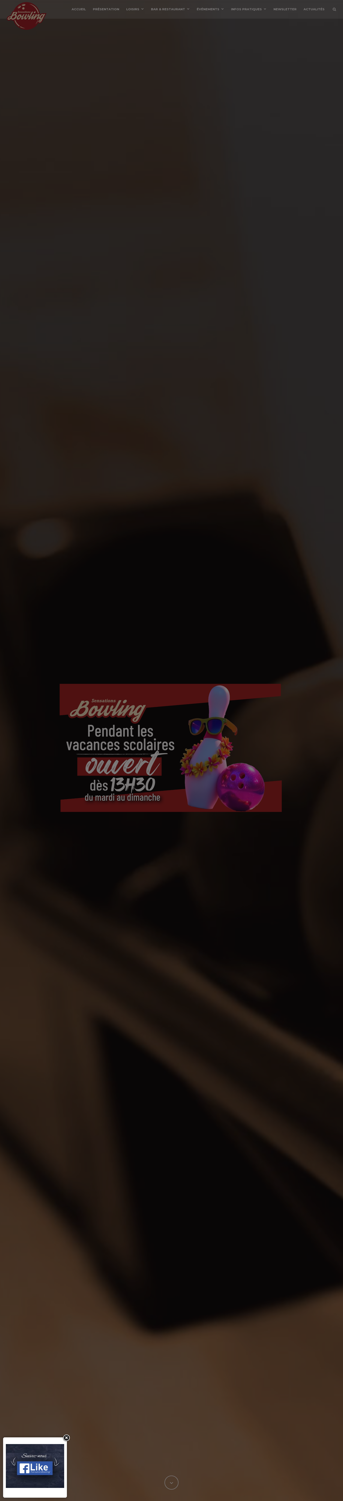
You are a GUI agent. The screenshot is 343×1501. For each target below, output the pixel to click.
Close (66, 1438)
